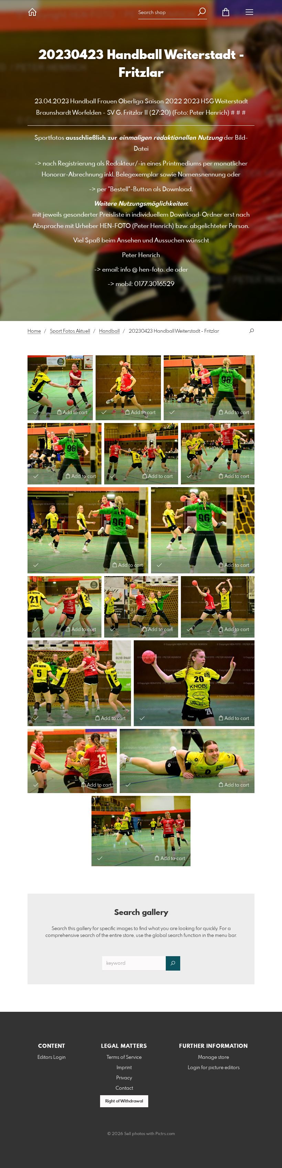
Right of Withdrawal (124, 1101)
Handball (109, 331)
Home (34, 331)
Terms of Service (124, 1057)
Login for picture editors (214, 1067)
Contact (124, 1088)
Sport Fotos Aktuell (70, 331)
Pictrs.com (165, 1134)
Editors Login (51, 1057)
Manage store (213, 1057)
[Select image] (36, 412)
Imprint (124, 1067)
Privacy (124, 1078)
